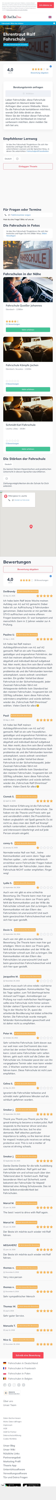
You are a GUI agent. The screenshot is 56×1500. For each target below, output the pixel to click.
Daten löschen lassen (12, 1418)
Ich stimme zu (45, 5)
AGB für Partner (9, 1432)
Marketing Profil (11, 1461)
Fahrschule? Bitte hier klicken (12, 23)
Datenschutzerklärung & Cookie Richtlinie (16, 10)
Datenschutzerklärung (12, 1435)
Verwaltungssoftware (15, 1473)
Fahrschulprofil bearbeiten (38, 151)
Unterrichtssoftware (14, 1469)
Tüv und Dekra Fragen (15, 1477)
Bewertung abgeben (39, 73)
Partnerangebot (12, 1457)
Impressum (7, 1425)
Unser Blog (9, 1445)
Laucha (8, 28)
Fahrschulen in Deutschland (23, 1363)
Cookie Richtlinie (10, 1439)
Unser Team (9, 1405)
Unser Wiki (9, 1449)
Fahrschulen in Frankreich (22, 1368)
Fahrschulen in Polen (19, 1373)
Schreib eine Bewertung (28, 1355)
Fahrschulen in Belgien (20, 1378)
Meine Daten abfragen (12, 1421)
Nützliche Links (11, 1453)
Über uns (8, 1401)
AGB (5, 1428)
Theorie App (9, 1465)
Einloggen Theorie (28, 166)
